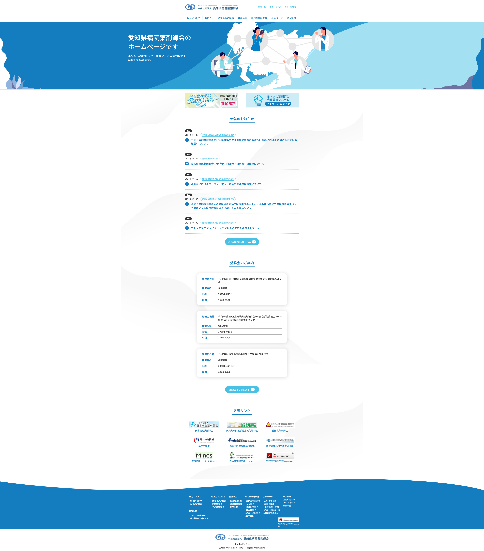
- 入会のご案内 (195, 504)
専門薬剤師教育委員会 (260, 25)
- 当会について (195, 500)
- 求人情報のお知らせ (198, 518)
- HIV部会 (249, 516)
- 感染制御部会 (251, 507)
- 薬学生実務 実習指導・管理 (271, 505)
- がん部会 (249, 504)
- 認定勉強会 (216, 504)
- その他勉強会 (217, 507)
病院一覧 (262, 6)
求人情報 (291, 18)
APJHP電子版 (277, 25)
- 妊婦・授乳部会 (252, 513)
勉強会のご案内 (226, 18)
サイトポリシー (242, 544)
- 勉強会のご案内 (218, 500)
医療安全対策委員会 (246, 25)
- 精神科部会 (250, 510)
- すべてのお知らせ (197, 515)
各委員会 (242, 18)
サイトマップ (275, 6)
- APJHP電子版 (269, 500)
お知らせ (209, 18)
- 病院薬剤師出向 (270, 513)
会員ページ (277, 18)
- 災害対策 (233, 507)
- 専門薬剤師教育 (252, 500)
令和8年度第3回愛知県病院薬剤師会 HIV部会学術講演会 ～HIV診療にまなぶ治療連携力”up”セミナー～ (250, 318)
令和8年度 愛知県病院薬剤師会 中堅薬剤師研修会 (243, 354)
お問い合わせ (290, 6)
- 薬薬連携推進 (235, 504)
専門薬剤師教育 (259, 18)
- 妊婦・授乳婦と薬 (271, 510)
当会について (194, 18)
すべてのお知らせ (212, 25)
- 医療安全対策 (235, 500)
